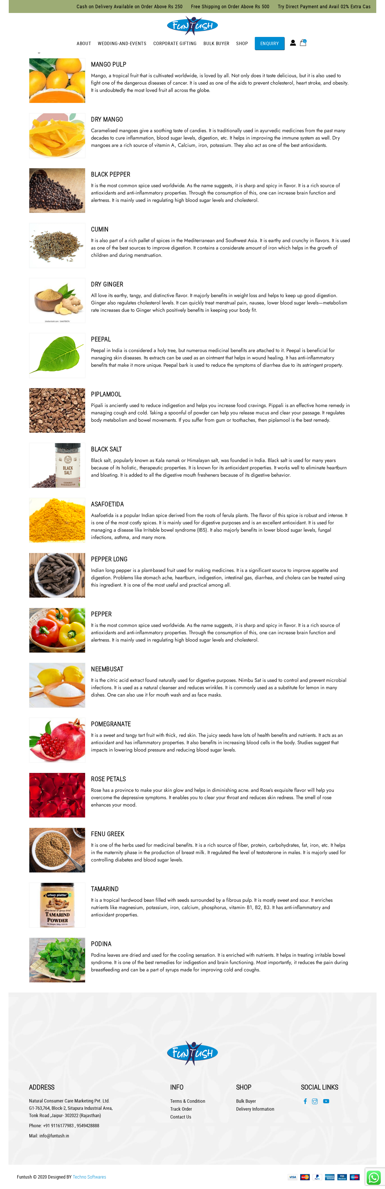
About (84, 43)
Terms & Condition (187, 1101)
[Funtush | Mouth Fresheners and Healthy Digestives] (192, 24)
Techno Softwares (89, 1176)
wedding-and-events (122, 43)
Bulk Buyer (216, 43)
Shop (242, 43)
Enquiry (269, 43)
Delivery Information (255, 1109)
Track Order (181, 1109)
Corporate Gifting (175, 43)
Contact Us (180, 1116)
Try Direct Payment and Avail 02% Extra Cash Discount (308, 6)
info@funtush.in (54, 1135)
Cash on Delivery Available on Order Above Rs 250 (102, 6)
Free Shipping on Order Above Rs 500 (203, 6)
